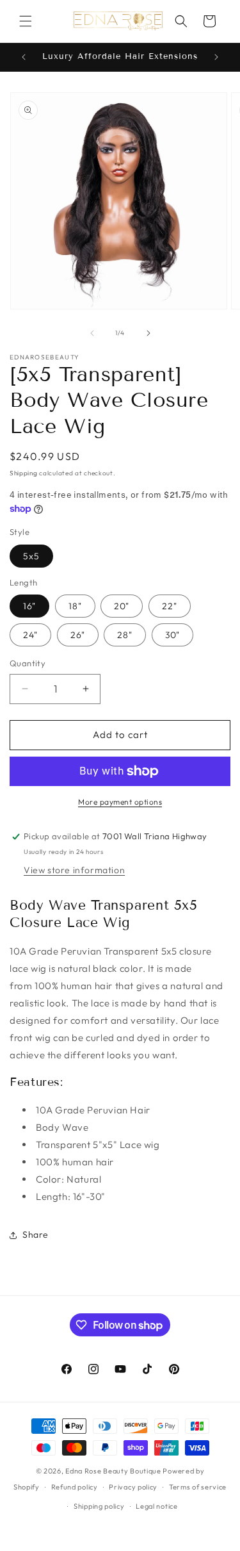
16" (29, 606)
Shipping (24, 473)
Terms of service (198, 1486)
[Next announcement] (216, 57)
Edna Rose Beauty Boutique (113, 1470)
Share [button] (35, 1234)
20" (121, 606)
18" (75, 606)
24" (30, 635)
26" (77, 635)
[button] (26, 21)
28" (124, 635)
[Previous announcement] (24, 57)
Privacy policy (133, 1486)
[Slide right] (148, 333)
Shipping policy (99, 1506)
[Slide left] (92, 333)
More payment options (120, 802)
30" (172, 635)
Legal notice (156, 1506)
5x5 (31, 556)
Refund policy (74, 1486)
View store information (74, 870)
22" (169, 606)
